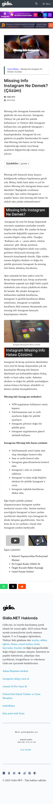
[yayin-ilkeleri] (19, 773)
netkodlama (9, 705)
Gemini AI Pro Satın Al (15, 686)
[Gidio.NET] (7, 4)
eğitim (6, 644)
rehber (43, 640)
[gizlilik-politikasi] (24, 773)
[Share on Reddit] (22, 586)
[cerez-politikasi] (29, 773)
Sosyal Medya (13, 69)
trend (36, 644)
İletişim (26, 750)
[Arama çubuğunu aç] (36, 4)
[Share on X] (13, 586)
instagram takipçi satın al (16, 678)
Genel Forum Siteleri (23, 571)
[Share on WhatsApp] (4, 586)
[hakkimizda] (4, 773)
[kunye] (9, 773)
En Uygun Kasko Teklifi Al (26, 563)
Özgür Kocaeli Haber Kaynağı (27, 567)
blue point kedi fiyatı (14, 713)
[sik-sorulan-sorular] (14, 773)
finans (14, 644)
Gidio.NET (11, 97)
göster (24, 163)
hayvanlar (8, 647)
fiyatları (18, 647)
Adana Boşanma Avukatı (15, 671)
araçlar (35, 640)
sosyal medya (25, 644)
